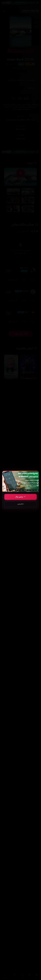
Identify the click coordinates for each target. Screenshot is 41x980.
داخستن (20, 504)
